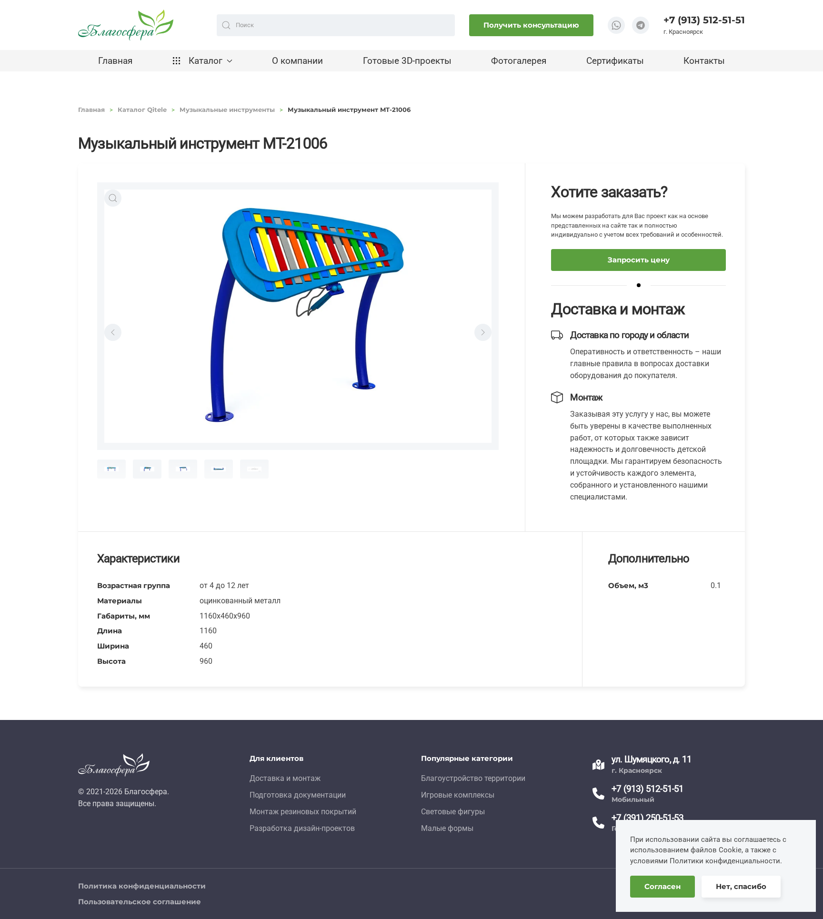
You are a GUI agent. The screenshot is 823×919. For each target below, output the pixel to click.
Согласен (662, 886)
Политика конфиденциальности (142, 885)
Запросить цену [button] (639, 259)
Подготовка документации (298, 794)
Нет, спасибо (741, 886)
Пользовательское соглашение (139, 901)
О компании (297, 60)
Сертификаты (615, 60)
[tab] (111, 469)
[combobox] (336, 25)
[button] (112, 198)
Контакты (704, 60)
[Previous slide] (112, 332)
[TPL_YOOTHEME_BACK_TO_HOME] (125, 25)
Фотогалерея (518, 60)
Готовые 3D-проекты (407, 60)
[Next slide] (483, 332)
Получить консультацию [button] (531, 25)
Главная (115, 60)
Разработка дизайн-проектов (302, 828)
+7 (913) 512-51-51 (704, 20)
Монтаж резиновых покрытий (303, 811)
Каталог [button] (205, 60)
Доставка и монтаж (285, 778)
